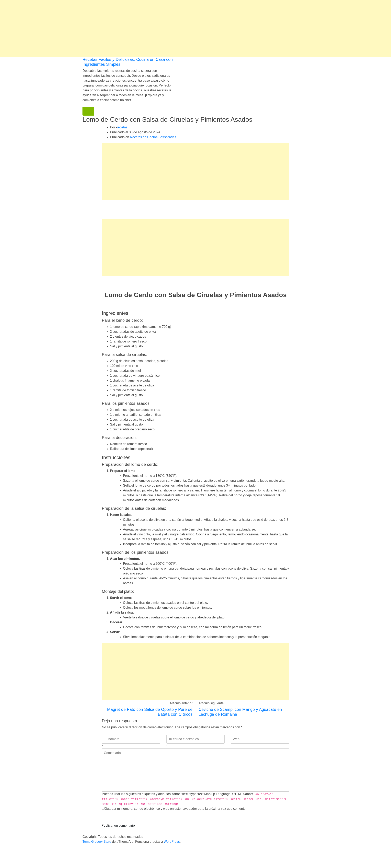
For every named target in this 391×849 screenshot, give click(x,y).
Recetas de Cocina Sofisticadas (153, 137)
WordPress (172, 841)
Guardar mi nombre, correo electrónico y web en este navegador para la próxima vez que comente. (175, 808)
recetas (122, 127)
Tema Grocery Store (96, 841)
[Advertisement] (122, 28)
